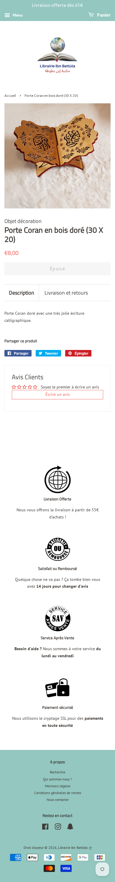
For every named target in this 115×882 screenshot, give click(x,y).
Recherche (57, 772)
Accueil (10, 96)
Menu (17, 15)
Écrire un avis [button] (57, 394)
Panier (103, 15)
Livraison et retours (66, 292)
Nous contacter (58, 799)
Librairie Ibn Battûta (73, 847)
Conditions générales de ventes (57, 793)
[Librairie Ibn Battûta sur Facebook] (45, 828)
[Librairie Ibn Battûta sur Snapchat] (70, 828)
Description (21, 292)
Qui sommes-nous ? (57, 779)
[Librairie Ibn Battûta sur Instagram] (58, 828)
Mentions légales (57, 786)
